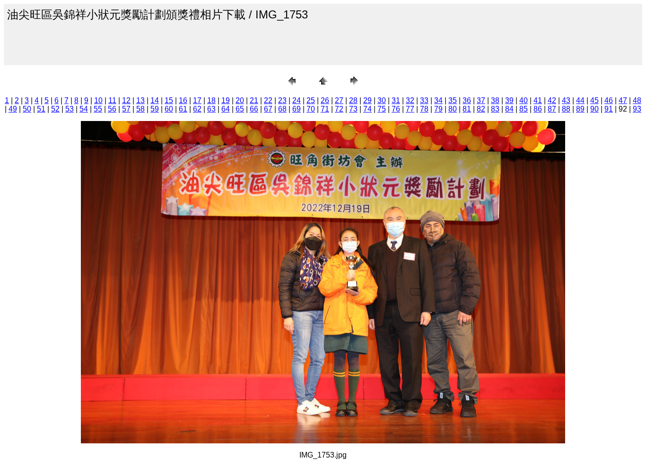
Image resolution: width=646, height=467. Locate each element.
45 (594, 100)
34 (438, 100)
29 (367, 100)
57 (126, 109)
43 (566, 100)
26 (325, 100)
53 (69, 109)
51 (41, 109)
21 (254, 100)
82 (481, 109)
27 (339, 100)
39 (509, 100)
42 (552, 100)
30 (381, 100)
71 (325, 109)
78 (424, 109)
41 (537, 100)
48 (637, 100)
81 (467, 109)
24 (296, 100)
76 (396, 109)
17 (197, 100)
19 (225, 100)
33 (424, 100)
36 (467, 100)
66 (254, 109)
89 (580, 109)
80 (452, 109)
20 (240, 100)
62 (197, 109)
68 (282, 109)
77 (410, 109)
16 (183, 100)
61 (183, 109)
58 (140, 109)
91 (608, 109)
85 (523, 109)
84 (509, 109)
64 (225, 109)
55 (98, 109)
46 (608, 100)
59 (154, 109)
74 (367, 109)
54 (83, 109)
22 (268, 100)
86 (537, 109)
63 (211, 109)
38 (495, 100)
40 (523, 100)
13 (140, 100)
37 (481, 100)
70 (310, 109)
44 (580, 100)
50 (27, 109)
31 (396, 100)
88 (566, 109)
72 (339, 109)
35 (452, 100)
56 (112, 109)
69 (296, 109)
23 (282, 100)
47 (623, 100)
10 (98, 100)
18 (211, 100)
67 (268, 109)
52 (55, 109)
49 (13, 109)
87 (552, 109)
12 (126, 100)
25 (310, 100)
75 (381, 109)
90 (594, 109)
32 (410, 100)
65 (240, 109)
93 (637, 109)
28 (353, 100)
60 (169, 109)
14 (154, 100)
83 (495, 109)
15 (169, 100)
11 (112, 100)
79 (438, 109)
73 (353, 109)
